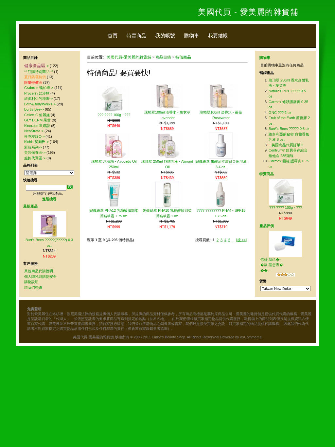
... (232, 240)
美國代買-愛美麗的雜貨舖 (129, 57)
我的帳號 (165, 35)
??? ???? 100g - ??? (113, 115)
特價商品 (183, 57)
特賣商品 (136, 35)
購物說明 (31, 282)
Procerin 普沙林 (36, 93)
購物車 (191, 35)
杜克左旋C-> (34, 136)
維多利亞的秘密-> (38, 98)
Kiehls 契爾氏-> (36, 142)
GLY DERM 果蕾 (37, 120)
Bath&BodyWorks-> (40, 104)
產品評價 (266, 226)
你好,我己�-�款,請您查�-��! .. (272, 265)
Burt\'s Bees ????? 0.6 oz (289, 129)
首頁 (112, 35)
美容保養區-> (34, 152)
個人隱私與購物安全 (40, 276)
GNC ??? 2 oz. (280, 113)
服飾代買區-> (34, 158)
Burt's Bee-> (34, 109)
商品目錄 (163, 57)
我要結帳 (218, 35)
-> (36, 66)
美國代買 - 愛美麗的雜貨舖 (248, 12)
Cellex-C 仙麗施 (37, 115)
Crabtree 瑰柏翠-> (38, 88)
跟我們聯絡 (33, 287)
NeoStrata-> (34, 131)
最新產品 (30, 206)
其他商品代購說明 (38, 271)
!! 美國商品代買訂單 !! (286, 145)
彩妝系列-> (33, 147)
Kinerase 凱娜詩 (37, 126)
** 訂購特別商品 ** (38, 72)
